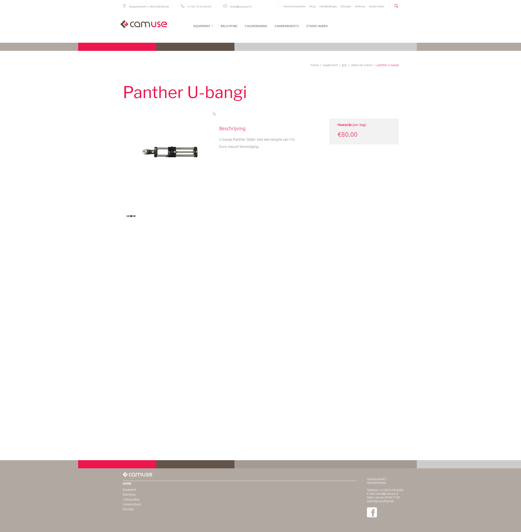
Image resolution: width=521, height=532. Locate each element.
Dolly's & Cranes (362, 65)
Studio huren (376, 6)
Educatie (346, 6)
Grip (344, 65)
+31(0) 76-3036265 (199, 6)
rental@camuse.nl (240, 6)
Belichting (229, 26)
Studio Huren (316, 26)
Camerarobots (287, 26)
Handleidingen (328, 6)
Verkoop (360, 6)
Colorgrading (256, 26)
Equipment (202, 26)
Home (315, 65)
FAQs (312, 6)
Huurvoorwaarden (294, 6)
